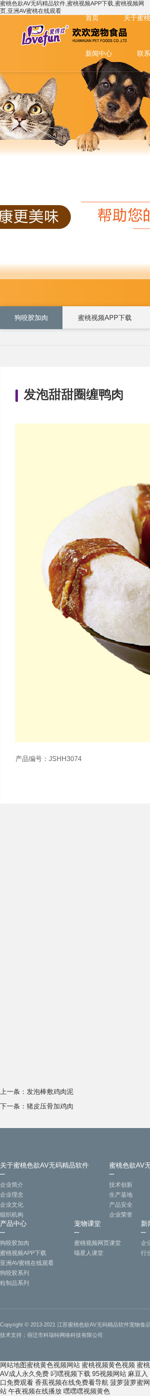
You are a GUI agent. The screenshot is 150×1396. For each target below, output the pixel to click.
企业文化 (11, 1204)
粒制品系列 (14, 1282)
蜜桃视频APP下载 (105, 317)
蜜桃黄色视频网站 (53, 1365)
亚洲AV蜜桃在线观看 (27, 1263)
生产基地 (120, 1194)
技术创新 (120, 1184)
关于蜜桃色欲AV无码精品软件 (44, 1165)
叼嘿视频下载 (70, 1373)
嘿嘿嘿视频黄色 (86, 1391)
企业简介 (11, 1184)
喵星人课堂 (88, 1253)
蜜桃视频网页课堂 (97, 1243)
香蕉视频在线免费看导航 (71, 1382)
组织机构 (11, 1214)
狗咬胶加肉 (31, 317)
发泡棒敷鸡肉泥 (50, 1091)
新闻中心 (98, 53)
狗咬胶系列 (14, 1273)
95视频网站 (109, 1373)
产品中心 (13, 1223)
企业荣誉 (120, 1214)
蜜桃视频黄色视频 (108, 1365)
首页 (92, 17)
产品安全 (120, 1204)
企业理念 (11, 1194)
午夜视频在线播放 (35, 1391)
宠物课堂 (87, 1223)
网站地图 (13, 1365)
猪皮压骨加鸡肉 (50, 1106)
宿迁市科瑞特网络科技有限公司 (65, 1335)
